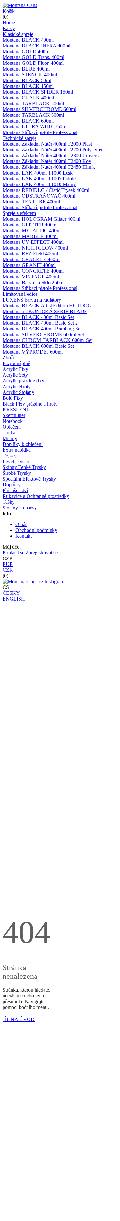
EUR (8, 564)
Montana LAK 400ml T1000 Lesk (38, 172)
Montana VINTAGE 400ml (31, 276)
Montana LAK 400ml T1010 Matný (39, 184)
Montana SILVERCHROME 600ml (39, 109)
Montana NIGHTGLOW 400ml (35, 248)
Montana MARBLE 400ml (30, 236)
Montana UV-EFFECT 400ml (33, 242)
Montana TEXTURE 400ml (31, 201)
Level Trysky (16, 461)
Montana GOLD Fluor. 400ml (33, 63)
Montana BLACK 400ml (28, 40)
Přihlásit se (14, 552)
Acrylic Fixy (15, 369)
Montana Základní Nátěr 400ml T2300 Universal (52, 155)
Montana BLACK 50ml (27, 80)
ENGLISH (14, 599)
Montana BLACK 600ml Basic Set (38, 346)
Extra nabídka (17, 450)
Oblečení (12, 427)
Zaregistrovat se (42, 552)
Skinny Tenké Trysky (24, 467)
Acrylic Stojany (18, 392)
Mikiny (10, 438)
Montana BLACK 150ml (28, 86)
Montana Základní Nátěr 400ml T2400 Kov (47, 161)
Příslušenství (15, 490)
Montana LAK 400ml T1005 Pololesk (41, 178)
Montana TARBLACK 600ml (33, 115)
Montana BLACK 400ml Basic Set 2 (40, 323)
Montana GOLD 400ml (27, 51)
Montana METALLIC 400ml (32, 230)
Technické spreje (19, 138)
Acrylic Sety (15, 375)
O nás (21, 524)
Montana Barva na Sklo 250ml (34, 282)
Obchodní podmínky (36, 530)
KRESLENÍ (15, 409)
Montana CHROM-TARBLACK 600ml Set (47, 340)
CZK (8, 570)
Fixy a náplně (16, 363)
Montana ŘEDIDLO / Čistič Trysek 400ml (46, 190)
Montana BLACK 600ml (28, 121)
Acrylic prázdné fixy (23, 380)
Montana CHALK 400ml (28, 97)
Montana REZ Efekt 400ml (30, 253)
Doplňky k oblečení (23, 444)
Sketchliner (14, 415)
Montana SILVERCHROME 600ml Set (43, 334)
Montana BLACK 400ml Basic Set (38, 317)
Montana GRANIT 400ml (29, 265)
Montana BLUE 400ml (26, 69)
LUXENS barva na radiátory (32, 300)
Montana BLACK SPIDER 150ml (38, 92)
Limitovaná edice (20, 294)
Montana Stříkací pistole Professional (40, 132)
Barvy (9, 28)
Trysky (10, 455)
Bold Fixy (13, 398)
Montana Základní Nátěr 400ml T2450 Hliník (49, 167)
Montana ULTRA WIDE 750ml (35, 126)
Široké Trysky (17, 473)
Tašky (9, 502)
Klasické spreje (18, 34)
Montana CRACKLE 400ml (31, 259)
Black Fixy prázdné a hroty (30, 403)
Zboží (8, 357)
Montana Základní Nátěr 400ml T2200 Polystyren (53, 149)
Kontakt (23, 536)
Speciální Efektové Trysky (29, 479)
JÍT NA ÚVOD (19, 1019)
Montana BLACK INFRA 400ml (36, 45)
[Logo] (20, 5)
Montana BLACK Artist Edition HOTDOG (47, 305)
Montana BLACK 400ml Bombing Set (42, 328)
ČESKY (11, 593)
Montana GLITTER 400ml (30, 224)
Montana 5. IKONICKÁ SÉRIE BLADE (45, 311)
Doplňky (11, 484)
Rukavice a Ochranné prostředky (36, 496)
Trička (9, 432)
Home (9, 22)
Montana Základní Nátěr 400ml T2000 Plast (47, 144)
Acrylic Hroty (17, 386)
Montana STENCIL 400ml (30, 74)
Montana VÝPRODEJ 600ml (33, 351)
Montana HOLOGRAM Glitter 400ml (41, 219)
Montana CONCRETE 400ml (33, 271)
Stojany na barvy (20, 507)
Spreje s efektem (19, 213)
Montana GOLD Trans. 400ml (33, 57)
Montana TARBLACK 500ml (33, 103)
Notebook (13, 421)
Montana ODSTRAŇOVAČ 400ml (39, 196)
